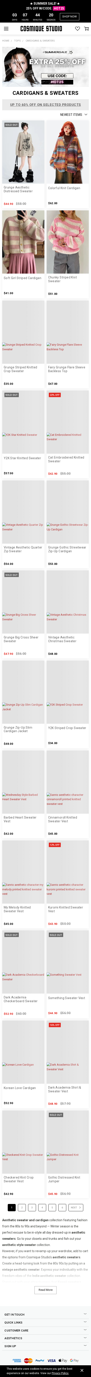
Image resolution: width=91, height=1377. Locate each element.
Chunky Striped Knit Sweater (62, 279)
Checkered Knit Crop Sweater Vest (19, 1179)
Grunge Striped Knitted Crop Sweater (20, 369)
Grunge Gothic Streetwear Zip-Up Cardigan (67, 549)
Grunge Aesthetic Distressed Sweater (18, 189)
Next (74, 1207)
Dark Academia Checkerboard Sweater (21, 999)
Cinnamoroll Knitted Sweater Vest (62, 819)
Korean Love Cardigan (20, 1088)
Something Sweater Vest (66, 998)
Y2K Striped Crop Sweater (67, 728)
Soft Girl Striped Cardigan (22, 278)
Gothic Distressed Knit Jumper (64, 1179)
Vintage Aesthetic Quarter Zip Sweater (23, 549)
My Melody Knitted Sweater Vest (17, 909)
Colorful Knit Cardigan (64, 188)
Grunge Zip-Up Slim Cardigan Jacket (18, 729)
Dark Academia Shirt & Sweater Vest (64, 1089)
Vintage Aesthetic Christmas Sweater (62, 639)
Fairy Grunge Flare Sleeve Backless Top (66, 369)
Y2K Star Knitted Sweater (22, 458)
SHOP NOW (69, 16)
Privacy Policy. (60, 1373)
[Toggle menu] (6, 29)
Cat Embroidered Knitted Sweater (66, 459)
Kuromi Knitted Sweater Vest (65, 909)
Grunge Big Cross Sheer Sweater (21, 639)
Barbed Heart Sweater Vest (20, 819)
